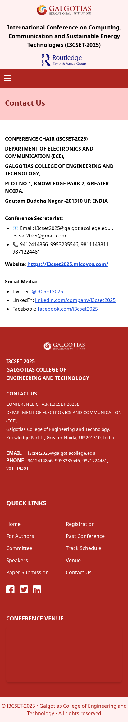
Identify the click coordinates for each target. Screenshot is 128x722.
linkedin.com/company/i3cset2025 (75, 300)
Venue (73, 560)
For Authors (20, 536)
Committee (19, 548)
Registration (80, 524)
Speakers (17, 560)
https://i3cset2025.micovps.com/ (67, 264)
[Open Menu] (7, 78)
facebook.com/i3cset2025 (68, 308)
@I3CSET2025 (47, 291)
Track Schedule (83, 548)
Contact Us (79, 572)
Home (13, 524)
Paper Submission (27, 572)
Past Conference (85, 536)
